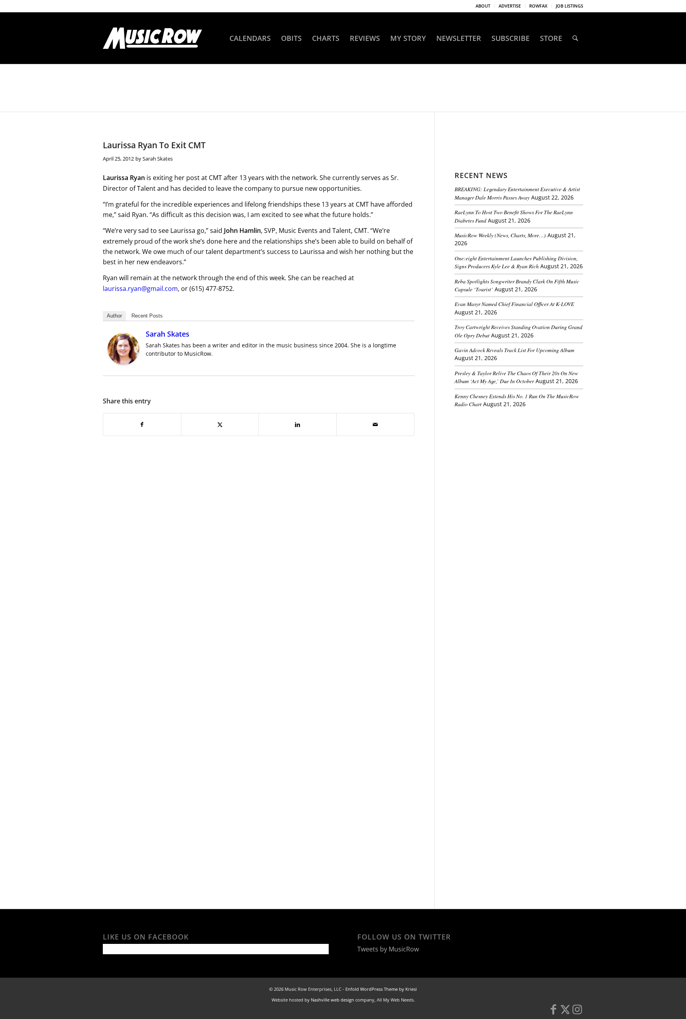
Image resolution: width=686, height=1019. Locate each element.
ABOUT (483, 6)
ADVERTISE (510, 6)
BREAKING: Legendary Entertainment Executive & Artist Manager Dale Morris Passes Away (517, 193)
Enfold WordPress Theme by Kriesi (381, 989)
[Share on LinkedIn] (297, 424)
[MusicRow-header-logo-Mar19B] (152, 38)
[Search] (575, 38)
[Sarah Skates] (123, 362)
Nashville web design (332, 1000)
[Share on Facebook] (142, 424)
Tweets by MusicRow (388, 949)
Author (114, 316)
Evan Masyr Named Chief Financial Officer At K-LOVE (514, 304)
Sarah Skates (158, 158)
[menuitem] (483, 6)
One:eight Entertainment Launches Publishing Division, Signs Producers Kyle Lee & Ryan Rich (516, 262)
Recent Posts (147, 316)
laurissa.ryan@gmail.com (140, 288)
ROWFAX (538, 6)
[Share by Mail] (375, 424)
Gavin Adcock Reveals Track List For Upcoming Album (514, 350)
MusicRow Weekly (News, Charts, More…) (500, 235)
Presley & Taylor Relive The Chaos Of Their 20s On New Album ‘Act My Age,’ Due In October (516, 377)
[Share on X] (220, 424)
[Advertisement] (514, 468)
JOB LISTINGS (569, 6)
